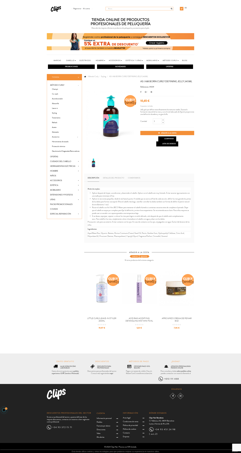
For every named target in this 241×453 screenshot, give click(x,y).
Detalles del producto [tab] (113, 178)
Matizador (55, 132)
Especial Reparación (60, 214)
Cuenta (101, 413)
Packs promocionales (61, 204)
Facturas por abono (103, 426)
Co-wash (55, 94)
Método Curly (57, 85)
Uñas (52, 199)
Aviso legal (126, 417)
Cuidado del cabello (60, 161)
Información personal (104, 418)
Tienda (55, 77)
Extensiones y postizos (61, 194)
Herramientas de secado (60, 141)
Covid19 (54, 209)
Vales (98, 433)
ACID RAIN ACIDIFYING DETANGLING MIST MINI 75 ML (139, 319)
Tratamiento (56, 118)
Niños (53, 175)
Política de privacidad (130, 425)
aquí (111, 373)
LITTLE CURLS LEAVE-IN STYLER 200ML (101, 319)
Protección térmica (58, 146)
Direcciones (101, 429)
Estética (54, 185)
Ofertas (54, 156)
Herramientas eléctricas (62, 166)
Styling (54, 113)
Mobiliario (55, 190)
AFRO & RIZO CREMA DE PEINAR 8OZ (177, 319)
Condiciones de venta (130, 421)
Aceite (54, 127)
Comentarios (134, 178)
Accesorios (55, 137)
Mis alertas (100, 437)
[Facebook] (173, 396)
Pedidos (99, 422)
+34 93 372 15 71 (62, 427)
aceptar (235, 451)
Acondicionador (57, 99)
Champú (55, 89)
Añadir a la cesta (168, 133)
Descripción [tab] (93, 178)
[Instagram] (180, 396)
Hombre (54, 171)
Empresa (126, 436)
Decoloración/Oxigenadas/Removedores (65, 151)
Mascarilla (55, 103)
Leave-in (55, 108)
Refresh (54, 122)
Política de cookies (129, 429)
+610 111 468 (171, 378)
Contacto (126, 433)
